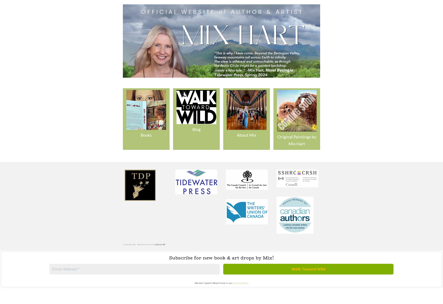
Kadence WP (160, 244)
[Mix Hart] (221, 41)
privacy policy (240, 283)
